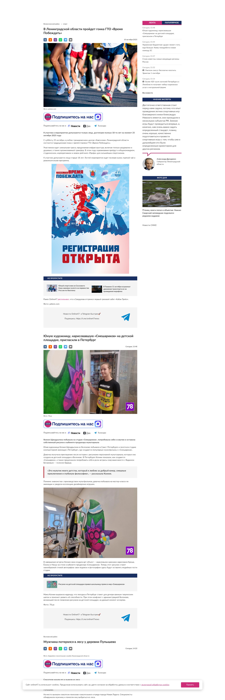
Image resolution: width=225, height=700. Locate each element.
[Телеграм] (95, 128)
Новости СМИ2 (149, 225)
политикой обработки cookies (155, 685)
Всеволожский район (51, 24)
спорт (65, 24)
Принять (190, 685)
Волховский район (50, 637)
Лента (152, 23)
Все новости (147, 93)
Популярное (172, 23)
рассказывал (63, 299)
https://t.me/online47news (87, 319)
